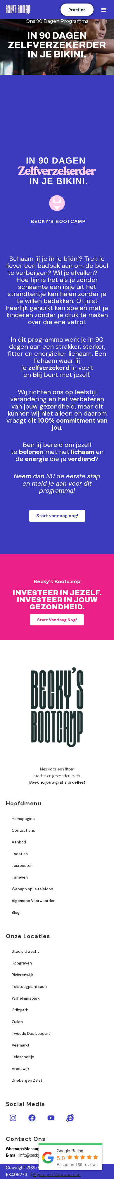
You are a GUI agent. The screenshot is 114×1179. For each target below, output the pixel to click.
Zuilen (17, 1021)
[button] (103, 9)
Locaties (20, 853)
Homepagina (23, 818)
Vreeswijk (21, 1068)
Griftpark (20, 1010)
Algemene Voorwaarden (34, 900)
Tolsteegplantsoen (29, 986)
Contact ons (23, 830)
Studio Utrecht (25, 951)
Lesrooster (22, 865)
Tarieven (20, 877)
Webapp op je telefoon (32, 889)
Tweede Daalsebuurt (31, 1033)
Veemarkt (21, 1045)
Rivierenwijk (22, 974)
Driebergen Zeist (27, 1080)
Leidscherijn (23, 1056)
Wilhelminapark (26, 998)
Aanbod (19, 842)
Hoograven (22, 963)
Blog (16, 912)
